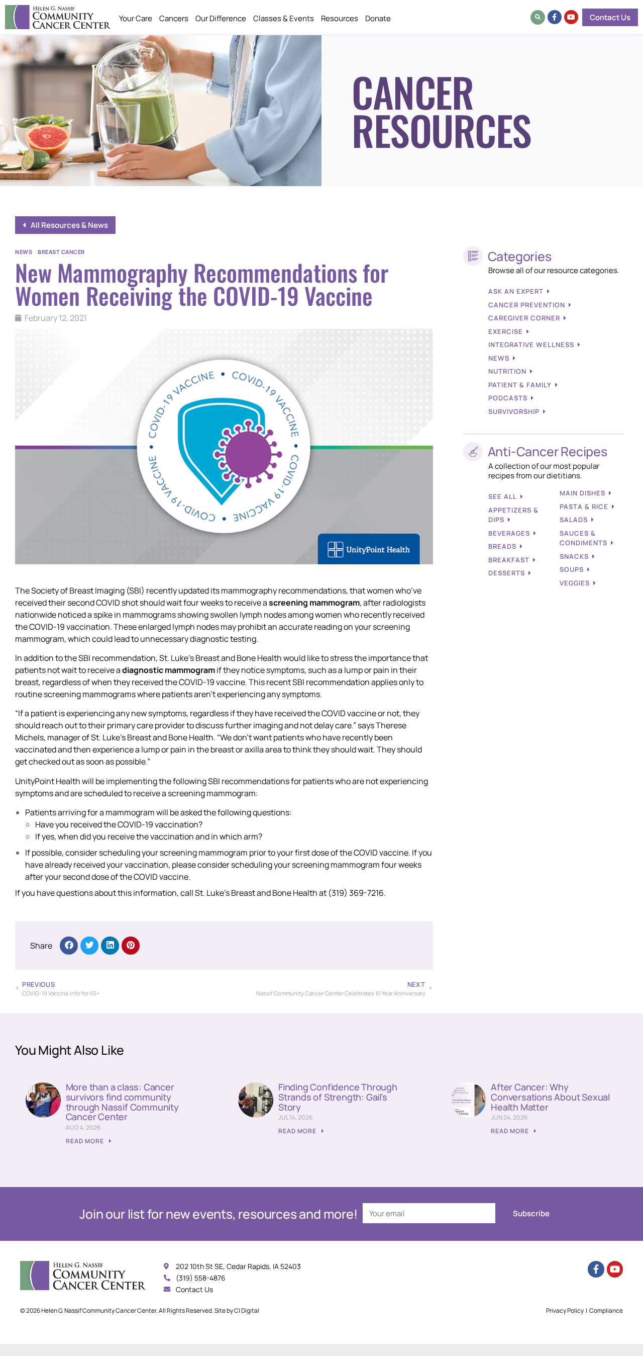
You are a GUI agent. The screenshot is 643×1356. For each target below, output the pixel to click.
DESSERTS (506, 572)
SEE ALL (502, 496)
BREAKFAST (508, 559)
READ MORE (85, 1141)
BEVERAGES (509, 533)
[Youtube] (571, 17)
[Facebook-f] (555, 17)
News (23, 252)
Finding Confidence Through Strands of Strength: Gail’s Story (337, 1097)
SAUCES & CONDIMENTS (583, 538)
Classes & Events (283, 18)
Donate (378, 18)
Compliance (606, 1310)
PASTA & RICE (584, 506)
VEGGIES (575, 582)
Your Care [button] (135, 18)
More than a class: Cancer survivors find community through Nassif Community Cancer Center (122, 1102)
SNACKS (574, 556)
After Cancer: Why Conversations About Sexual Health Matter (550, 1097)
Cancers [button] (173, 18)
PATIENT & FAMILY (520, 384)
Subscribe (531, 1213)
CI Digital (246, 1310)
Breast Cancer (61, 252)
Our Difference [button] (220, 18)
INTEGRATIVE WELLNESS (531, 344)
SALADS (574, 519)
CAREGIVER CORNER (524, 317)
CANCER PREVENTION (526, 304)
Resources (339, 18)
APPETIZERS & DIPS (513, 515)
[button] (537, 17)
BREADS (502, 546)
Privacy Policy (565, 1310)
